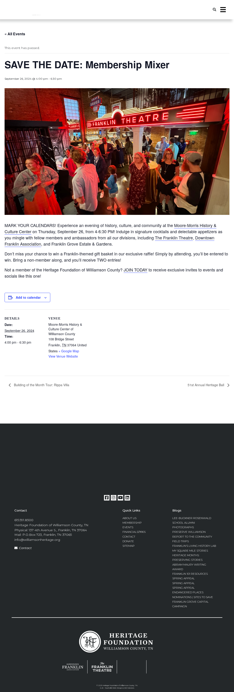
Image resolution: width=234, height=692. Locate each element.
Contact (25, 548)
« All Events (15, 33)
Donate (128, 541)
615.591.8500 (23, 520)
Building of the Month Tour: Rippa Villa (41, 385)
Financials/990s (134, 531)
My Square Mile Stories (190, 550)
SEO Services (129, 688)
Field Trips (180, 541)
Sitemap (128, 545)
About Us (129, 518)
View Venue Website (63, 356)
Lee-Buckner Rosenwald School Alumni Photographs (191, 522)
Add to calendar (28, 297)
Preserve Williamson (189, 531)
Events (127, 527)
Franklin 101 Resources (190, 573)
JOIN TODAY (135, 270)
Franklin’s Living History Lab (194, 545)
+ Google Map (68, 351)
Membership (132, 522)
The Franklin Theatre (174, 238)
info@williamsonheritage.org (37, 540)
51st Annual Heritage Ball (206, 385)
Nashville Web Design (113, 688)
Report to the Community (192, 536)
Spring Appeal (183, 578)
